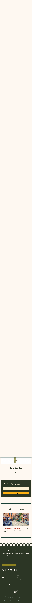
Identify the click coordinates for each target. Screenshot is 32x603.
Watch (17, 575)
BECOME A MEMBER (8, 565)
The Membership (6, 584)
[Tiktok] (14, 570)
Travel (3, 581)
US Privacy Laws (26, 596)
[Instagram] (3, 570)
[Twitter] (17, 570)
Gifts (3, 577)
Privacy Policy (6, 596)
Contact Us (19, 584)
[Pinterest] (8, 570)
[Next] (30, 522)
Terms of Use (16, 596)
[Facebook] (5, 570)
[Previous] (1, 522)
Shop (3, 575)
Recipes (4, 579)
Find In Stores (19, 579)
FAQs (17, 581)
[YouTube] (11, 570)
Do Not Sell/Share (11, 597)
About (17, 577)
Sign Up (16, 493)
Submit (26, 559)
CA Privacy (21, 597)
